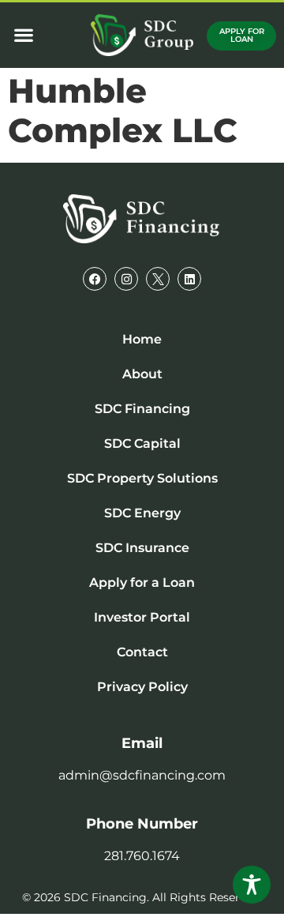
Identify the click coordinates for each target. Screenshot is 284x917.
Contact (142, 652)
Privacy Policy (142, 686)
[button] (23, 35)
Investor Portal (142, 617)
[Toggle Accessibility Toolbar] (251, 884)
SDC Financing (142, 408)
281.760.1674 (142, 855)
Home (142, 339)
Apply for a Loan (142, 582)
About (142, 373)
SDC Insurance (142, 547)
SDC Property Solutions (142, 478)
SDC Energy (142, 513)
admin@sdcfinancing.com (142, 775)
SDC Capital (142, 443)
